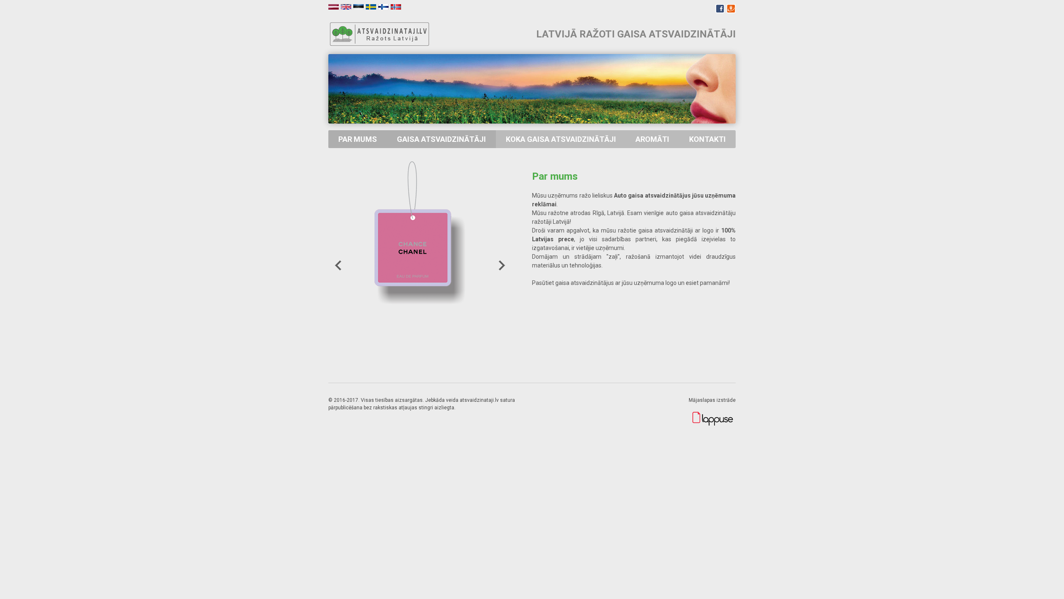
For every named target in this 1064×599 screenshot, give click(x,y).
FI (383, 7)
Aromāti (652, 139)
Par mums (357, 139)
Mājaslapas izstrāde (712, 400)
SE (371, 7)
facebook (719, 8)
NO (396, 7)
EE (358, 7)
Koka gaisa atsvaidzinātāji (561, 139)
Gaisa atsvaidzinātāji (441, 139)
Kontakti (707, 139)
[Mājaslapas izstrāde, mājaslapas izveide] (713, 424)
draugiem (731, 8)
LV (333, 7)
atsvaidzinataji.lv (380, 34)
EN (346, 7)
